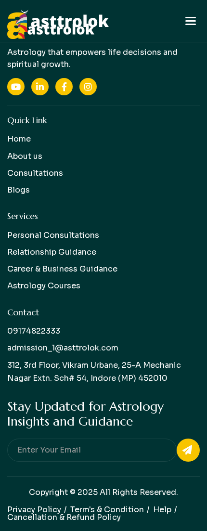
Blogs (18, 190)
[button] (190, 21)
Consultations (35, 173)
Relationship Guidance (51, 252)
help (162, 510)
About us (24, 156)
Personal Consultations (53, 235)
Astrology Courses (43, 286)
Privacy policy (34, 510)
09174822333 (33, 331)
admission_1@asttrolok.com (62, 348)
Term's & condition (107, 510)
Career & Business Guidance (62, 269)
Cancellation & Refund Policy (64, 517)
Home (19, 139)
